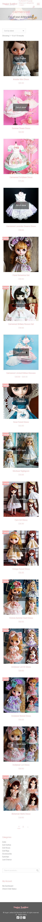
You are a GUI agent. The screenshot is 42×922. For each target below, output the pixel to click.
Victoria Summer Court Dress (21, 618)
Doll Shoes (6, 848)
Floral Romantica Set (21, 275)
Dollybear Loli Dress (21, 765)
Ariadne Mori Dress (21, 79)
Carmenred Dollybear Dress (21, 177)
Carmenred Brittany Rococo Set (21, 324)
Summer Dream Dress (21, 128)
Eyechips (5, 857)
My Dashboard (7, 886)
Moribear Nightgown (21, 471)
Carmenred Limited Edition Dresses (21, 373)
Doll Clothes (6, 845)
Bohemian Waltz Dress (21, 814)
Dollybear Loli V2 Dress (21, 667)
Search (37, 870)
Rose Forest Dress (21, 422)
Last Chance (6, 860)
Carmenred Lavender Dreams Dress (21, 226)
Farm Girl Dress (21, 520)
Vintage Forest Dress (21, 569)
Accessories (7, 854)
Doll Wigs (5, 851)
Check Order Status (9, 889)
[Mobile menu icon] (38, 4)
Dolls (4, 842)
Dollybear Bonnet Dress (21, 716)
